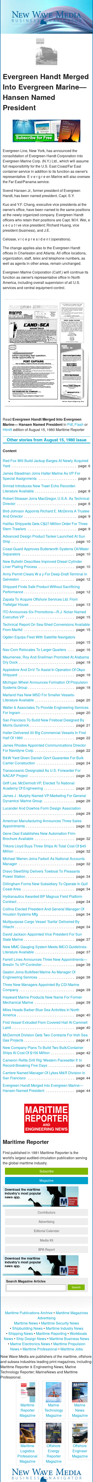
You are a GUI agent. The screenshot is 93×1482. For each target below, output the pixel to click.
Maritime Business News (69, 1338)
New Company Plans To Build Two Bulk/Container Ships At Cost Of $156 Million (43, 1050)
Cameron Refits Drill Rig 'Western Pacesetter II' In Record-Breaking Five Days (42, 1063)
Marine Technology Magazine (53, 1410)
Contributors (46, 1212)
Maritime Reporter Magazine (27, 1410)
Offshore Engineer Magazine (80, 1451)
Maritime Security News (60, 1323)
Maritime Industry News (64, 1328)
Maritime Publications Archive (29, 1312)
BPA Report (46, 1249)
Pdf (70, 424)
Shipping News (20, 1333)
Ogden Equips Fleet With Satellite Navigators (39, 637)
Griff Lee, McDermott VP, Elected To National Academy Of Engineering (38, 785)
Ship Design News (31, 1338)
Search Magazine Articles (26, 1281)
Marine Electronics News (30, 1343)
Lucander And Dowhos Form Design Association (42, 808)
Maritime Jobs (71, 1349)
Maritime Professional (40, 1349)
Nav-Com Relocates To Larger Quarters (34, 649)
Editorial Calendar (46, 1230)
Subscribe (47, 1171)
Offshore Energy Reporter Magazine (54, 1453)
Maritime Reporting (51, 1333)
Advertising (46, 1221)
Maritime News (26, 1323)
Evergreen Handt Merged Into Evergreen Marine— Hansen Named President (43, 1088)
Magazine (46, 1180)
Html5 (7, 429)
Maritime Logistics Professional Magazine (27, 1453)
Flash (79, 424)
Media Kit (46, 1240)
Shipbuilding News (27, 1328)
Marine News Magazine (80, 1410)
